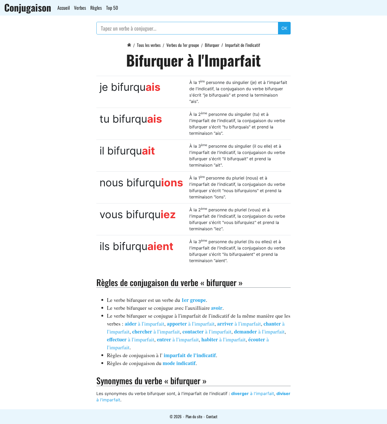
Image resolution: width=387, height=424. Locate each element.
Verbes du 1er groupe (182, 45)
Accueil (63, 7)
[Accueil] (129, 44)
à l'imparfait (144, 323)
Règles (96, 7)
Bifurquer (212, 45)
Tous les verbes (149, 45)
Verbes (80, 7)
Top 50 (112, 7)
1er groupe (193, 300)
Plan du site (194, 416)
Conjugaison (27, 7)
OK (284, 28)
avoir (216, 308)
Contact (211, 416)
